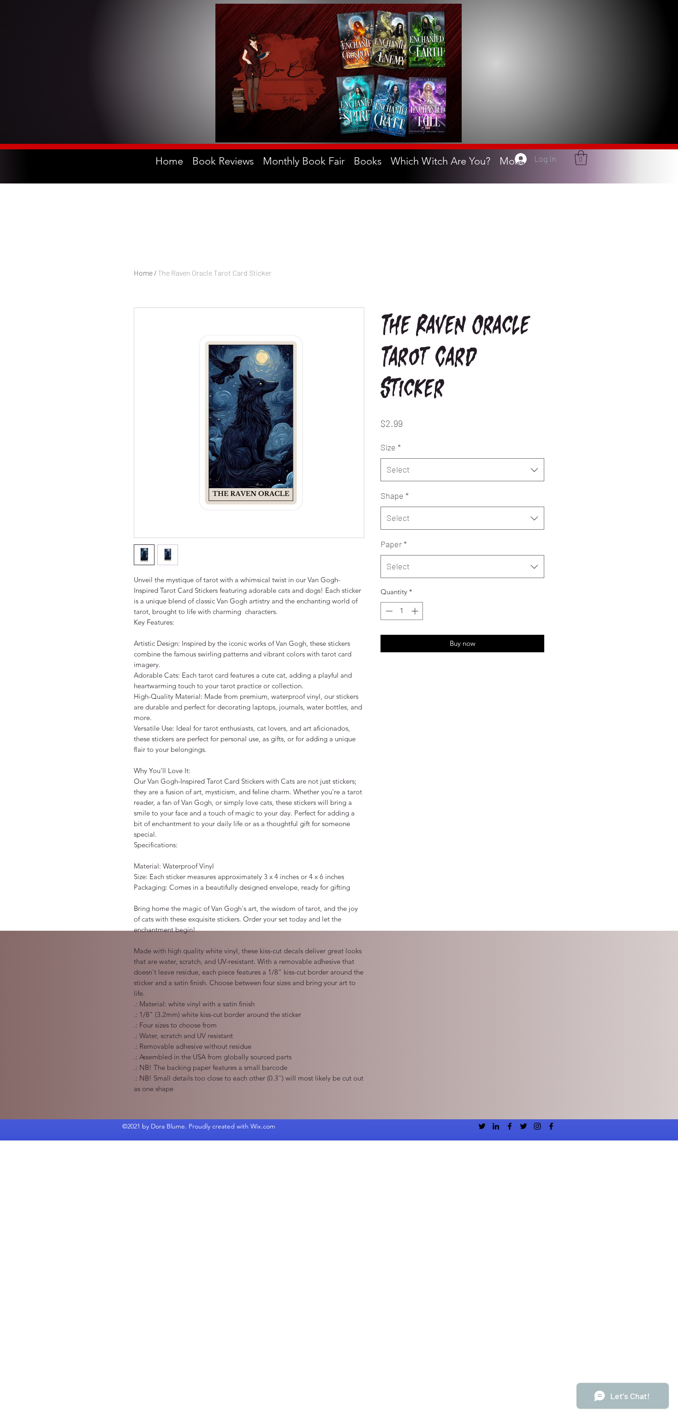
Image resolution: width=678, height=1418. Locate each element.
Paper (394, 544)
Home (143, 272)
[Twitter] (482, 1126)
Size (391, 447)
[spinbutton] (402, 611)
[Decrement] (388, 611)
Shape (395, 495)
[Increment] (416, 611)
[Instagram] (537, 1126)
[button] (581, 157)
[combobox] (462, 469)
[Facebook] (509, 1126)
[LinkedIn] (495, 1126)
